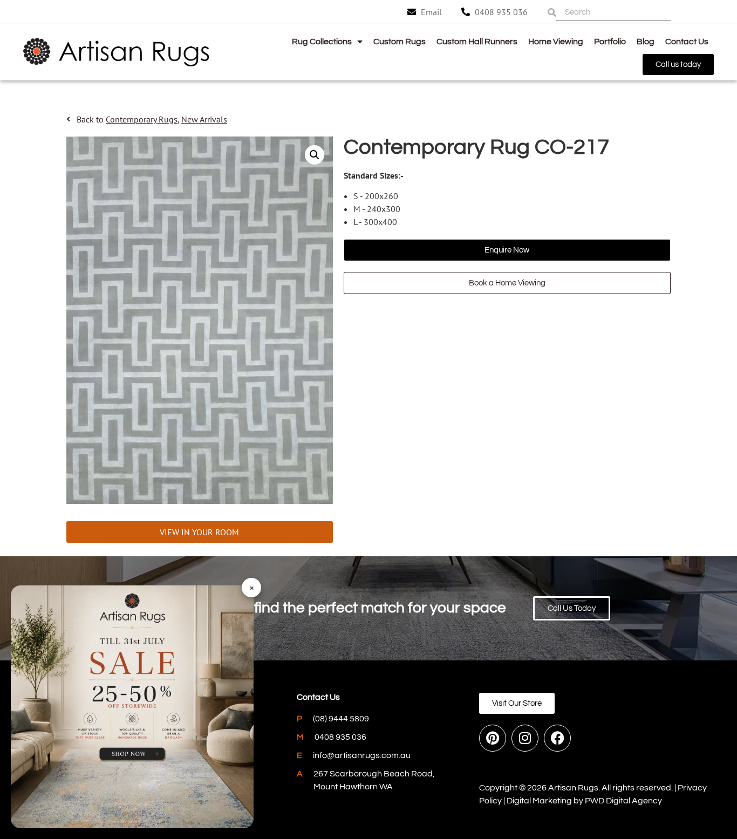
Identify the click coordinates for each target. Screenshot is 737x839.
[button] (314, 155)
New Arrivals (204, 119)
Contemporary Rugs (142, 119)
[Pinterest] (492, 738)
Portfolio (610, 41)
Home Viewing (555, 41)
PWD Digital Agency (623, 800)
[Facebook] (557, 738)
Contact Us (686, 41)
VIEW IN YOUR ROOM (199, 532)
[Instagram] (524, 738)
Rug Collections (322, 41)
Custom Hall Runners (476, 41)
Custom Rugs (399, 41)
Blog (645, 41)
